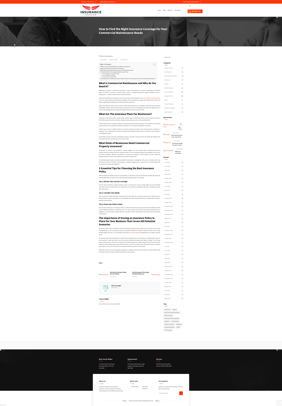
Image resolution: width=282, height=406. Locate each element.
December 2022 (168, 274)
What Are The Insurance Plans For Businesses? (112, 68)
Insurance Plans (168, 96)
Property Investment (169, 108)
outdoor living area (169, 324)
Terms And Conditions (145, 387)
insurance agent (134, 232)
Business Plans (123, 59)
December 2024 (168, 206)
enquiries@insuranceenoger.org (107, 1)
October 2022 (168, 282)
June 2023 (167, 250)
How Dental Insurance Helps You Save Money (118, 273)
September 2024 (168, 214)
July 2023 (167, 246)
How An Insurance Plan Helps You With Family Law (140, 273)
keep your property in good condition (150, 98)
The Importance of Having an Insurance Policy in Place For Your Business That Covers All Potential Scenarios (128, 78)
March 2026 (167, 174)
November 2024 (168, 210)
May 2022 (167, 294)
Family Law (167, 80)
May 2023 (167, 254)
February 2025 (168, 198)
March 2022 (167, 298)
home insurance (168, 315)
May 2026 (167, 170)
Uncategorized (168, 112)
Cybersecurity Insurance (170, 76)
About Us (170, 10)
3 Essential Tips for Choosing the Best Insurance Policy (114, 72)
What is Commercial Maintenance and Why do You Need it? (115, 66)
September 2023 (168, 242)
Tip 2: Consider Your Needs (109, 75)
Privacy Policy (134, 386)
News (166, 100)
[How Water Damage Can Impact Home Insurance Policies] (167, 143)
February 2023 (168, 266)
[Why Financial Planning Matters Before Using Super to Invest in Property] (170, 126)
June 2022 (167, 290)
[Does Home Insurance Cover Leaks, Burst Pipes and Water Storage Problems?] (166, 134)
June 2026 (167, 166)
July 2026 (167, 162)
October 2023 (168, 238)
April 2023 (167, 258)
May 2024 (167, 222)
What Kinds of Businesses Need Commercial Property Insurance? (117, 70)
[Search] (185, 10)
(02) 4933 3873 (195, 1)
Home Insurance (168, 92)
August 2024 (167, 218)
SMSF (178, 327)
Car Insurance (167, 72)
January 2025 (167, 202)
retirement (179, 324)
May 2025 (167, 190)
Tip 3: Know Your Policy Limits (109, 76)
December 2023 (168, 230)
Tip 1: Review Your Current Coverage (111, 73)
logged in (108, 304)
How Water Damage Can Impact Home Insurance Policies (177, 145)
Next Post (134, 276)
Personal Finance (168, 104)
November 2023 (168, 234)
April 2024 (167, 226)
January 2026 (167, 178)
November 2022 (168, 278)
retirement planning (169, 327)
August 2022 (167, 286)
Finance (166, 84)
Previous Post (113, 276)
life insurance (175, 321)
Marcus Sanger (114, 59)
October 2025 (168, 182)
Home (159, 10)
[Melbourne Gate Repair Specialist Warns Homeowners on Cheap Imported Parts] (168, 151)
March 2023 (167, 262)
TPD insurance (168, 330)
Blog (164, 10)
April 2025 (167, 194)
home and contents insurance (171, 312)
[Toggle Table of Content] (153, 64)
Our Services (177, 10)
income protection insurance (171, 318)
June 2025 (167, 186)
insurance (166, 321)
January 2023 (167, 270)
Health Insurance (168, 88)
